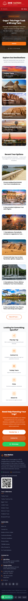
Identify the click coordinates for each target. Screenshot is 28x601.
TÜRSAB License (5, 544)
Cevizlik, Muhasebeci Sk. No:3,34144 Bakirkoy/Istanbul (11, 567)
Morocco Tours (5, 511)
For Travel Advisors (6, 550)
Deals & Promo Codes (7, 532)
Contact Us (14, 438)
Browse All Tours (5, 517)
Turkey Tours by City (6, 499)
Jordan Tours (4, 505)
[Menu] (22, 9)
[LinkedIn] (9, 584)
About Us (3, 526)
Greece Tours (5, 508)
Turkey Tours (4, 496)
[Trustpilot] (17, 584)
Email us (5, 580)
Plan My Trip (13, 432)
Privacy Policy (5, 541)
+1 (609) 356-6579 (8, 571)
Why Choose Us (5, 547)
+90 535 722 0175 (7, 576)
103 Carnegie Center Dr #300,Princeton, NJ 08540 (11, 561)
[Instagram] (6, 584)
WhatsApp (15, 444)
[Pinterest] (13, 584)
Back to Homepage (15, 48)
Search (14, 43)
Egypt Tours (4, 502)
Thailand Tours (5, 514)
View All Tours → (14, 317)
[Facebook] (2, 584)
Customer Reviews (6, 535)
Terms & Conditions (6, 538)
